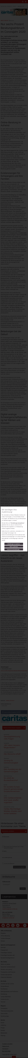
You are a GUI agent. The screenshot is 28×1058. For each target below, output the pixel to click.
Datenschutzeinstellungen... (13, 549)
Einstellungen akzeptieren (14, 544)
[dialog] (14, 528)
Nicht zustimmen (14, 546)
